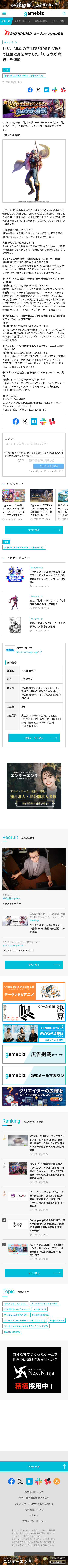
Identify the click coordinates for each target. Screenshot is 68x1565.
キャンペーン (10, 42)
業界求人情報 (41, 21)
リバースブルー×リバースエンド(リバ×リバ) (24, 1320)
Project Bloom (57, 1320)
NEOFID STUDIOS (12, 1331)
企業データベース (22, 21)
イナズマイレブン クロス (15, 1303)
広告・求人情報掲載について (34, 1498)
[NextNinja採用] (34, 1370)
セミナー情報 (58, 21)
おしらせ (34, 1515)
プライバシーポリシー (34, 1521)
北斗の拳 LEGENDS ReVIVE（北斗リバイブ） (24, 75)
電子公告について (34, 1509)
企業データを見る (34, 737)
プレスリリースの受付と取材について (34, 1503)
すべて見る (34, 529)
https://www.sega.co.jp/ (28, 651)
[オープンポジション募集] (34, 33)
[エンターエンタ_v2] (34, 786)
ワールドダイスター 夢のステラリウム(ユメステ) (26, 1326)
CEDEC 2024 (40, 1309)
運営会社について (34, 1492)
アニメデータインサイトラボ (44, 1303)
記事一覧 (6, 21)
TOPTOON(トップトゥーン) (16, 1309)
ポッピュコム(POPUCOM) (15, 1314)
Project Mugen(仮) (40, 1314)
